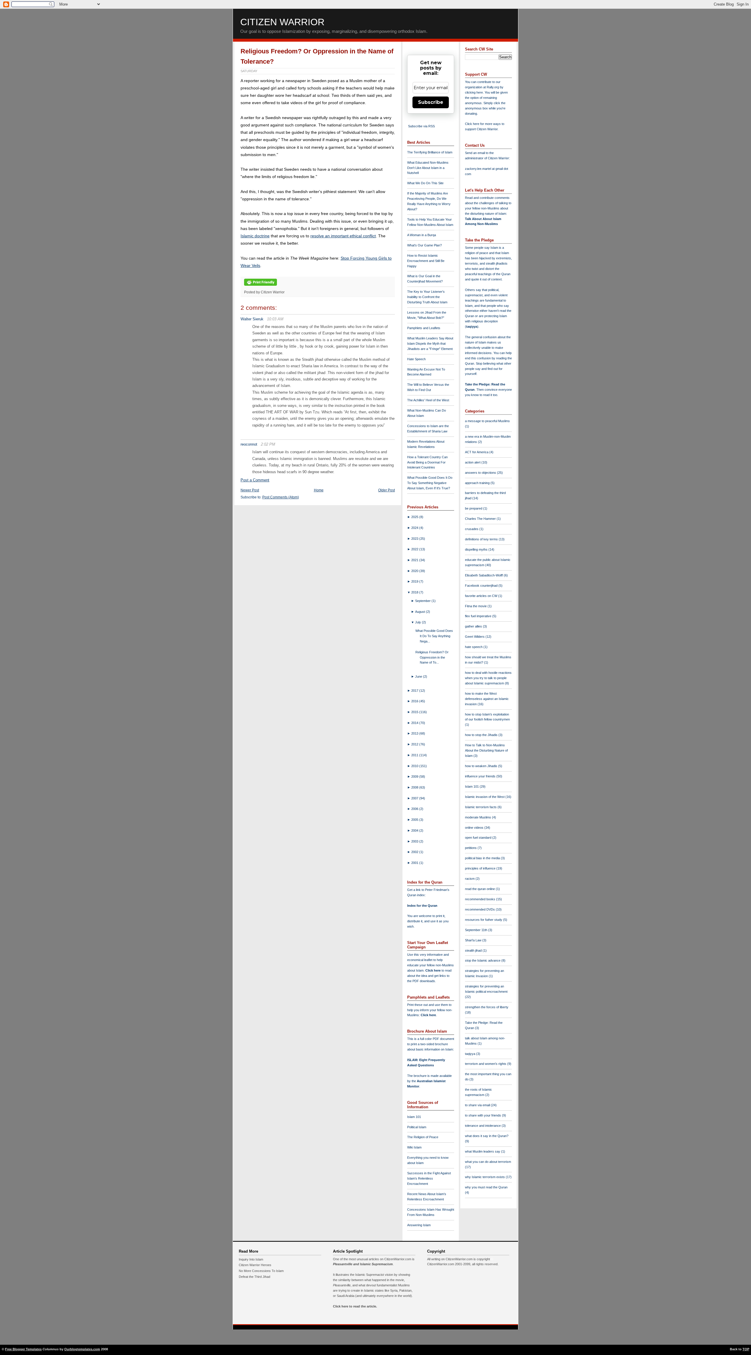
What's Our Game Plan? (424, 245)
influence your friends (480, 776)
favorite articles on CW (481, 596)
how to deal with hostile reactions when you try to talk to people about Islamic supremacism (488, 678)
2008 (415, 787)
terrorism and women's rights (486, 1063)
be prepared (474, 508)
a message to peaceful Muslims (487, 421)
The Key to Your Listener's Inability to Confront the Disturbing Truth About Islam (427, 297)
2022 (415, 549)
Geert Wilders (475, 636)
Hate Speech (416, 359)
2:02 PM (268, 444)
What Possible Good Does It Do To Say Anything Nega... (434, 636)
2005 (415, 819)
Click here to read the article (354, 1306)
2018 (415, 592)
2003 (415, 841)
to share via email (478, 1105)
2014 (415, 723)
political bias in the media (483, 858)
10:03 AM (275, 319)
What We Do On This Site (425, 183)
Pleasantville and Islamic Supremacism (363, 1264)
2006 (415, 809)
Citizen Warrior (282, 22)
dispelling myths (476, 549)
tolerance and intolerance (483, 1125)
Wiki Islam (414, 1147)
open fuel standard (478, 837)
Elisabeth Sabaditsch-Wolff (484, 575)
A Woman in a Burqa (421, 235)
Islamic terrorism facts (481, 807)
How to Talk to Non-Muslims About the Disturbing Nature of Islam (486, 750)
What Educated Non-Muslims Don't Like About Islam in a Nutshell (428, 168)
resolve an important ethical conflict (343, 236)
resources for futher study (484, 919)
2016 (415, 701)
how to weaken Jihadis (481, 766)
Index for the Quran (422, 905)
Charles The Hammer (481, 518)
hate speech (474, 647)
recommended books (480, 899)
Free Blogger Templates (23, 1349)
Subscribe (430, 102)
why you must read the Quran (486, 1187)
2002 (415, 852)
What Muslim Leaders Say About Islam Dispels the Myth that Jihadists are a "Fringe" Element (430, 343)
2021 (415, 560)
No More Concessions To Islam (261, 1271)
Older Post (386, 490)
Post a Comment (255, 480)
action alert (473, 462)
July (418, 622)
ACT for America (477, 452)
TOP (745, 1349)
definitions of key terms (482, 539)
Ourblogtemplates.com (82, 1349)
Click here (428, 1015)
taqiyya (471, 326)
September (423, 601)
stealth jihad (474, 950)
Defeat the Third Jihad (254, 1276)
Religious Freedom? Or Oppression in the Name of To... (432, 657)
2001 (415, 863)
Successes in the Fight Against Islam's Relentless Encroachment (429, 1178)
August (420, 611)
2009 (415, 776)
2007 (415, 798)
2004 (415, 830)
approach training (477, 483)
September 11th (476, 930)
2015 (415, 712)
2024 (415, 528)
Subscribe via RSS (421, 126)
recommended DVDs (480, 909)
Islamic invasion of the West (485, 797)
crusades (472, 529)
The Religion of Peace (422, 1137)
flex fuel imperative (478, 616)
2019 (415, 581)
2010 (415, 766)
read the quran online (480, 889)
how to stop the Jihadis (481, 735)
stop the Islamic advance (483, 960)
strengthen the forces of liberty (486, 1007)
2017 (415, 690)
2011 (415, 755)
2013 (415, 733)
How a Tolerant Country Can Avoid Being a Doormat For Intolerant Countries (427, 462)
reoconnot (249, 444)
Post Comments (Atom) (280, 497)
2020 (415, 571)
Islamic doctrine (255, 236)
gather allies (474, 626)
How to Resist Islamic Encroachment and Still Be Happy (425, 261)
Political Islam (416, 1127)
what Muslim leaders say (483, 1151)
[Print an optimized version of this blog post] (260, 286)
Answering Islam (419, 1225)
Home (319, 490)
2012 (415, 744)
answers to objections (481, 472)
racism (470, 878)
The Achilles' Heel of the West (428, 400)
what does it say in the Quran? (486, 1136)
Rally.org (493, 87)
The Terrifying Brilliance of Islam (429, 152)
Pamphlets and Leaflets (423, 328)
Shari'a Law (473, 940)
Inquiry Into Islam (251, 1259)
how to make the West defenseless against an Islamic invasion (487, 699)
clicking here (474, 92)
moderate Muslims (478, 817)
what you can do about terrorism (488, 1161)
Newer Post (250, 490)
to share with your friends (483, 1115)
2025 (415, 517)
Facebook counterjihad (481, 585)
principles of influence (480, 868)
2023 (415, 538)
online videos (474, 827)
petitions (471, 848)
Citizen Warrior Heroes (255, 1265)
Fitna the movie (476, 606)
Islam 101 (414, 1117)
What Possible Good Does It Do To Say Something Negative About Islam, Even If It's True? (429, 483)
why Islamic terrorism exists (485, 1177)
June (419, 676)
